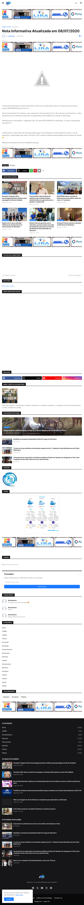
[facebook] (33, 888)
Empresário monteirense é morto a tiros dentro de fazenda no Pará (36, 824)
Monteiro (15, 27)
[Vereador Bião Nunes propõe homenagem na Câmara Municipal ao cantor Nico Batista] (7, 774)
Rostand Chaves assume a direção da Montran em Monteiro (69, 224)
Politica (4, 678)
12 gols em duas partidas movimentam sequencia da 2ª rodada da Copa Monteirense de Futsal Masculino (46, 449)
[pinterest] (51, 888)
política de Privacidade (44, 898)
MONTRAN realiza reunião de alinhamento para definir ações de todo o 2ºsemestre (69, 198)
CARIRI (4, 631)
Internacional (6, 664)
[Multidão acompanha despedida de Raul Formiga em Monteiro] (7, 441)
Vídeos (4, 686)
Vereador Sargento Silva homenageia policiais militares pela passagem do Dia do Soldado (14, 198)
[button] (3, 3)
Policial (4, 675)
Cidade (4, 635)
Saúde (4, 682)
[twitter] (37, 888)
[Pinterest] (35, 170)
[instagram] (46, 888)
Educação (5, 646)
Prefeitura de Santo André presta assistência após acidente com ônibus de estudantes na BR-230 (47, 790)
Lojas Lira (46, 901)
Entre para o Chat (8, 286)
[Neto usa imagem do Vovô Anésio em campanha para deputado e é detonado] (7, 802)
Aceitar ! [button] (9, 899)
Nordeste (5, 671)
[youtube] (42, 888)
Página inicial (6, 27)
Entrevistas (5, 653)
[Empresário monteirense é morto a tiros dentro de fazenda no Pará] (7, 826)
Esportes (5, 657)
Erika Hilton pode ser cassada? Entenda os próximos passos (34, 809)
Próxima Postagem (74, 275)
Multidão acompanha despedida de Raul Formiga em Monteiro (35, 439)
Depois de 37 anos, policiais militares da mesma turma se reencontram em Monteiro (12, 225)
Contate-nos (58, 898)
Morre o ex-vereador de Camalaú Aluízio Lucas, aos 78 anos (34, 860)
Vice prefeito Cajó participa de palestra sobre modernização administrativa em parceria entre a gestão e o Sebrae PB (41, 199)
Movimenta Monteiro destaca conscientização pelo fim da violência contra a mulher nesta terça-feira (47, 782)
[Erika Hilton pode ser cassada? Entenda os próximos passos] (7, 811)
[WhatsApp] (31, 170)
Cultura (4, 638)
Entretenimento (7, 649)
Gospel (4, 660)
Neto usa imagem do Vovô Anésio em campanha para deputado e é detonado (40, 800)
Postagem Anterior (9, 275)
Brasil (4, 628)
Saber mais (19, 895)
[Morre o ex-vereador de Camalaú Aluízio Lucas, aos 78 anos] (7, 863)
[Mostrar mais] (43, 170)
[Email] (39, 170)
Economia (5, 642)
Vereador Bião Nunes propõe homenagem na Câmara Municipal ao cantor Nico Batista (43, 772)
